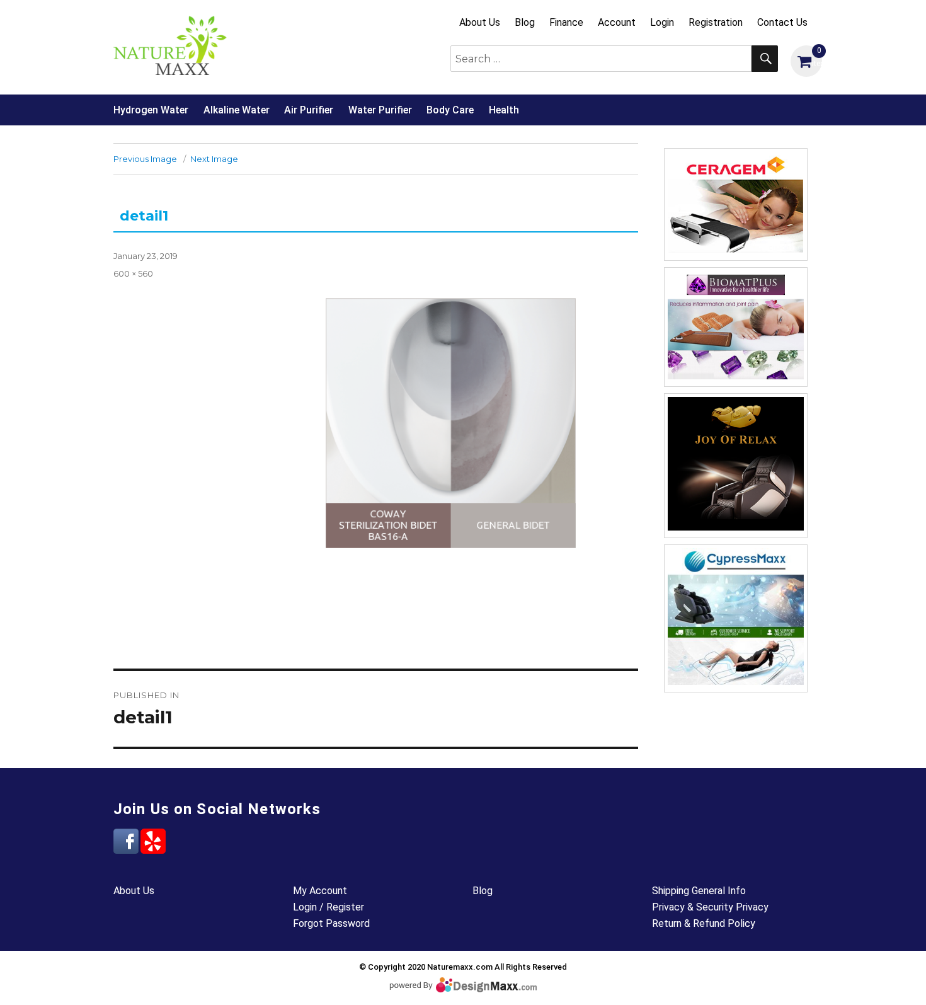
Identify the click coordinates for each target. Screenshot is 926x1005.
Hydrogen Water (150, 110)
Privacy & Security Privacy (710, 907)
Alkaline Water (236, 110)
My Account (320, 891)
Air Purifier (308, 110)
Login (662, 22)
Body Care (450, 110)
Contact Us (782, 22)
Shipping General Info (699, 891)
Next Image (214, 159)
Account (617, 22)
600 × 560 (133, 273)
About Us (479, 22)
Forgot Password (331, 923)
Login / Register (328, 907)
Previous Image (145, 159)
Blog (525, 22)
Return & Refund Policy (703, 923)
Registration (716, 22)
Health (504, 110)
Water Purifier (380, 110)
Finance (566, 22)
